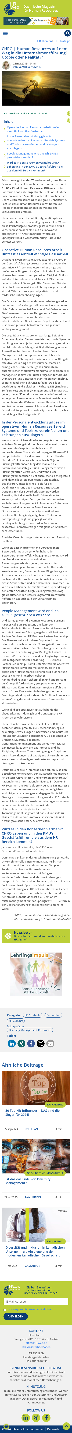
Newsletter (23, 932)
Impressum (37, 1429)
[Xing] (36, 1418)
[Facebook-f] (46, 1418)
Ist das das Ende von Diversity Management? (28, 1181)
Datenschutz (55, 1429)
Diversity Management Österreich (30, 1030)
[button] (12, 1043)
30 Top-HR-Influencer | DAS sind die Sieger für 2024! (32, 1112)
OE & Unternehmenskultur (45, 1173)
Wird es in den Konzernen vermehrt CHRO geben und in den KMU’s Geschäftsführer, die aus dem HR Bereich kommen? (35, 166)
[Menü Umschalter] (5, 33)
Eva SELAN (31, 1129)
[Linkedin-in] (25, 1418)
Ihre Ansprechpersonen (36, 1347)
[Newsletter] (7, 936)
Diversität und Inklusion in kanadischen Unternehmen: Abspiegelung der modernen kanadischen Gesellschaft (35, 1251)
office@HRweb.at (36, 1343)
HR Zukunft (16, 1020)
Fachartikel (53, 1015)
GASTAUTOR (32, 1265)
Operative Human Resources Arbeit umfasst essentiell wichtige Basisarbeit (34, 129)
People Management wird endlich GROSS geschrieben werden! (32, 155)
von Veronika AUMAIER (27, 67)
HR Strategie (62, 41)
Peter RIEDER (33, 1197)
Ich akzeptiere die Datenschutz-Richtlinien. (31, 1309)
